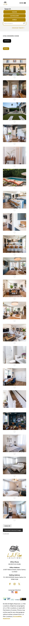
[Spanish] (16, 592)
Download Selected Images (12, 530)
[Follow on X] (19, 584)
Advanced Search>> (18, 28)
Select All (7, 526)
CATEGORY (14, 16)
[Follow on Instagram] (15, 584)
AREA (14, 20)
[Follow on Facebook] (10, 584)
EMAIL (6, 48)
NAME (14, 12)
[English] (12, 592)
